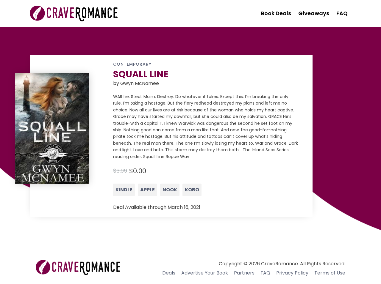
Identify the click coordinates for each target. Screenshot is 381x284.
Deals (168, 272)
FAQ (265, 272)
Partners (244, 272)
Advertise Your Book (204, 272)
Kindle (123, 189)
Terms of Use (329, 272)
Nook (170, 189)
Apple (147, 189)
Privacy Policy (292, 272)
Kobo (192, 189)
